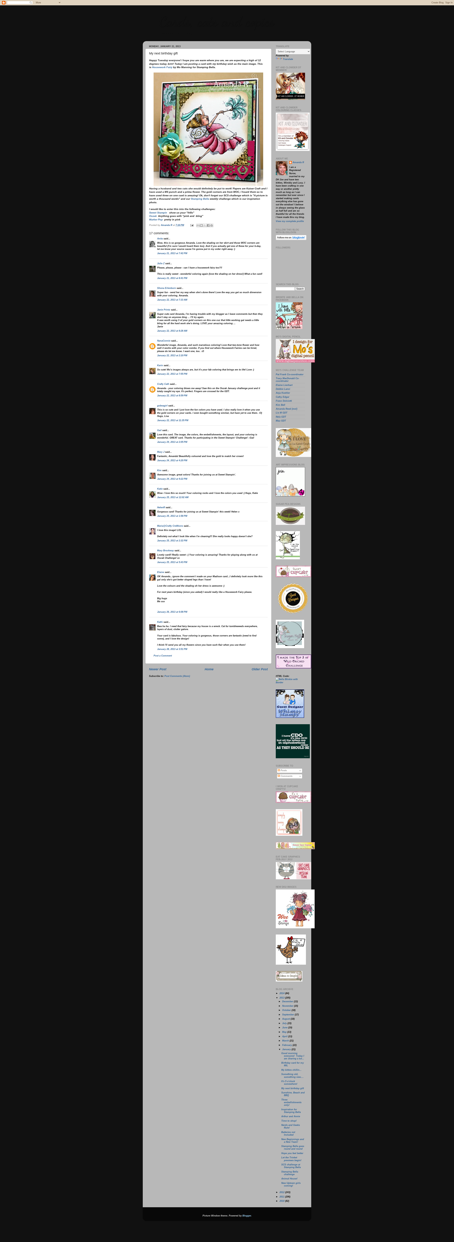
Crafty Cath (163, 384)
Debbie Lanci (283, 389)
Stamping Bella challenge (289, 1173)
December (288, 1001)
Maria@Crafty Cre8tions (170, 526)
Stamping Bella (200, 198)
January (287, 1049)
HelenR (161, 507)
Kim (159, 470)
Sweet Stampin (158, 212)
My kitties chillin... (291, 1070)
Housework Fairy (162, 67)
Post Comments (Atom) (177, 676)
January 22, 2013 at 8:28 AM (172, 331)
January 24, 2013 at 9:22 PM (172, 479)
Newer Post (157, 669)
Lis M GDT (281, 413)
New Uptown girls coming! (291, 1184)
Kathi (160, 622)
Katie (160, 489)
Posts (283, 770)
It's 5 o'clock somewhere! (289, 1082)
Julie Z (161, 263)
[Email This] (198, 225)
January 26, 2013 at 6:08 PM (172, 612)
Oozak (153, 216)
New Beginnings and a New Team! (292, 1140)
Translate (288, 59)
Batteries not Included (288, 1133)
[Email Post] (191, 225)
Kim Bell (280, 405)
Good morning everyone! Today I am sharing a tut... (292, 1056)
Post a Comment (163, 656)
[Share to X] (205, 225)
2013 (282, 998)
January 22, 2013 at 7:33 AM (172, 300)
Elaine (160, 572)
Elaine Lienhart (284, 385)
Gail (159, 430)
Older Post (260, 669)
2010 (282, 1201)
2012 (282, 1192)
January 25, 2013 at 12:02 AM (173, 497)
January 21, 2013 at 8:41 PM (172, 278)
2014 (282, 993)
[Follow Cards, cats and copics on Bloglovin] (291, 239)
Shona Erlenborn (166, 288)
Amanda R (298, 162)
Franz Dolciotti (284, 401)
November (288, 1006)
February (287, 1045)
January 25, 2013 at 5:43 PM (172, 562)
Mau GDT (281, 421)
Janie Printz (163, 310)
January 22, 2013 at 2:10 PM (172, 355)
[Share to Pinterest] (211, 225)
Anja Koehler (283, 393)
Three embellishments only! (291, 1102)
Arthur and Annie (290, 1116)
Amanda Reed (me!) (286, 409)
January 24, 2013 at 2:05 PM (172, 442)
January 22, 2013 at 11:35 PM (172, 420)
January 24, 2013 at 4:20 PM (172, 460)
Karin (160, 365)
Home (209, 669)
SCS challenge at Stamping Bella (291, 1166)
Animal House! (289, 1178)
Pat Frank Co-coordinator (289, 374)
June (285, 1027)
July (284, 1023)
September (288, 1014)
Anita (160, 238)
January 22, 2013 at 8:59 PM (172, 395)
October (287, 1010)
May (284, 1032)
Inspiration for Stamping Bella (291, 1110)
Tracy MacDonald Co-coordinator (287, 379)
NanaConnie (163, 341)
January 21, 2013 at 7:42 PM (172, 253)
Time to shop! (289, 1121)
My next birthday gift (292, 1088)
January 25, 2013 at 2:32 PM (172, 540)
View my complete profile (290, 221)
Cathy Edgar (282, 397)
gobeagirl (162, 405)
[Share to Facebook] (208, 225)
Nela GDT (281, 417)
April (285, 1036)
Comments (286, 776)
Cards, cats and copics (216, 21)
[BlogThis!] (201, 225)
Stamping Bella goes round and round (292, 1147)
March (286, 1040)
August (286, 1019)
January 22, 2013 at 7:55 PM (172, 374)
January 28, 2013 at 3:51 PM (172, 649)
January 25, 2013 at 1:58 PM (172, 516)
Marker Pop (156, 219)
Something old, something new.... (292, 1075)
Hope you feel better (292, 1153)
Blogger (246, 1216)
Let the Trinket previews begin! (291, 1158)
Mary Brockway (165, 550)
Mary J (160, 452)
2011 (282, 1197)
